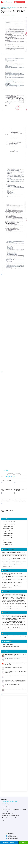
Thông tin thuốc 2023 (8, 528)
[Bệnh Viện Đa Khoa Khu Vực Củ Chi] (6, 2)
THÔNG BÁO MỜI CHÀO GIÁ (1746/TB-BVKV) (13, 667)
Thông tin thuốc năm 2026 (9, 521)
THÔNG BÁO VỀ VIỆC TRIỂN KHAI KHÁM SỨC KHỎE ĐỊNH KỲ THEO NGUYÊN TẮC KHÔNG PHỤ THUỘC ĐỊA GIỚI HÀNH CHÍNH (15, 681)
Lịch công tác (6, 570)
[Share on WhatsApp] (8, 474)
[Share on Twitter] (13, 474)
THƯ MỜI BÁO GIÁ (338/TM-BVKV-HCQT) (12, 658)
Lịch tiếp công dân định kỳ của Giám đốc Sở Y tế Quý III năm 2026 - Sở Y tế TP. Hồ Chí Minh (14, 629)
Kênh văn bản (6, 591)
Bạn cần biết (6, 540)
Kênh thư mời (6, 633)
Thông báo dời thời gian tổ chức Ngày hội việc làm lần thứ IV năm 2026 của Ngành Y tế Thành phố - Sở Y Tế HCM (14, 562)
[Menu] (26, 2)
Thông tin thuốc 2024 (8, 526)
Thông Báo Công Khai (11, 7)
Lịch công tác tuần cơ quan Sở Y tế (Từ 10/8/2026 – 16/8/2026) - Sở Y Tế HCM (14, 580)
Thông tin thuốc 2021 (8, 533)
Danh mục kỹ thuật (7, 542)
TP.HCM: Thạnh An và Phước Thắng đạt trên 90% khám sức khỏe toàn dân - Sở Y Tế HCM (13, 559)
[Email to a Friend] (15, 474)
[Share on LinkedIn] (20, 474)
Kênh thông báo (7, 612)
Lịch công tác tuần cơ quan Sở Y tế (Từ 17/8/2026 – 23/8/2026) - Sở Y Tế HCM (14, 577)
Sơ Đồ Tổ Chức (5, 804)
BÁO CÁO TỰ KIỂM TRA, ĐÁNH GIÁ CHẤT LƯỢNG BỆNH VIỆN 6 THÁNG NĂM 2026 (15, 672)
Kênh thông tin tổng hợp (9, 549)
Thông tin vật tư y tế (7, 535)
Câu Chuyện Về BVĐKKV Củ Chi (9, 801)
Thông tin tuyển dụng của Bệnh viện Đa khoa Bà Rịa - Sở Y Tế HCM (14, 556)
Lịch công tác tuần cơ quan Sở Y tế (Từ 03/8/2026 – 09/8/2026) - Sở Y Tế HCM (12, 583)
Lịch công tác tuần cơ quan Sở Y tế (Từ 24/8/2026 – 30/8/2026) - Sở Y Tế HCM (12, 566)
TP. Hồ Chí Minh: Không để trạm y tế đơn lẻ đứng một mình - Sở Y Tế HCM (14, 553)
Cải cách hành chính (8, 544)
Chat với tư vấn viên (10, 842)
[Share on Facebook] (10, 474)
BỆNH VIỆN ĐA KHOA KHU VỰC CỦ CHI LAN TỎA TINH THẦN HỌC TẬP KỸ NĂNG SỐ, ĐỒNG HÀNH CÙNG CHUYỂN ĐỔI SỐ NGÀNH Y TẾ (15, 664)
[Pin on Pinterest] (17, 474)
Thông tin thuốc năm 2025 (9, 524)
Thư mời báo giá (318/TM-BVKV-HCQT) (12, 684)
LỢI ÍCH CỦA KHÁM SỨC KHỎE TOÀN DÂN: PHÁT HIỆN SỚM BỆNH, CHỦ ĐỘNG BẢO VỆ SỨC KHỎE (15, 655)
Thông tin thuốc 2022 (8, 531)
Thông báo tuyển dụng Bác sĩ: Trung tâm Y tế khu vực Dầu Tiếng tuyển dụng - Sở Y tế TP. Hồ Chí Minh (13, 619)
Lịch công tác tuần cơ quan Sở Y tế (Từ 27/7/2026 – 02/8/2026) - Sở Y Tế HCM (12, 587)
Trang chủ (3, 7)
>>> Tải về (6, 470)
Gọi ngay (24, 842)
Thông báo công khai (8, 537)
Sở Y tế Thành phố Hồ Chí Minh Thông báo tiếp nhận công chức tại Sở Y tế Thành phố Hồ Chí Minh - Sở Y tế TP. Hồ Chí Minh (13, 622)
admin (13, 15)
